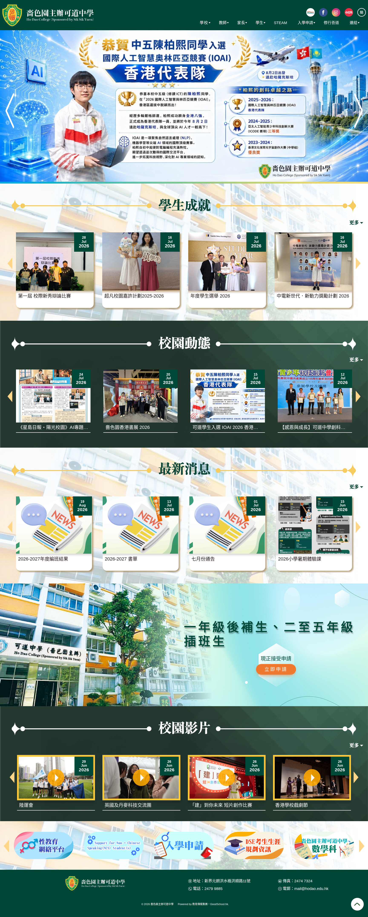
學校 (204, 23)
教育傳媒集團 (200, 904)
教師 (223, 23)
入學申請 (305, 23)
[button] (9, 263)
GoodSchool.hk (219, 904)
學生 (259, 23)
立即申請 (276, 669)
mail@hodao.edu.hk (311, 889)
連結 (353, 23)
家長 (241, 23)
